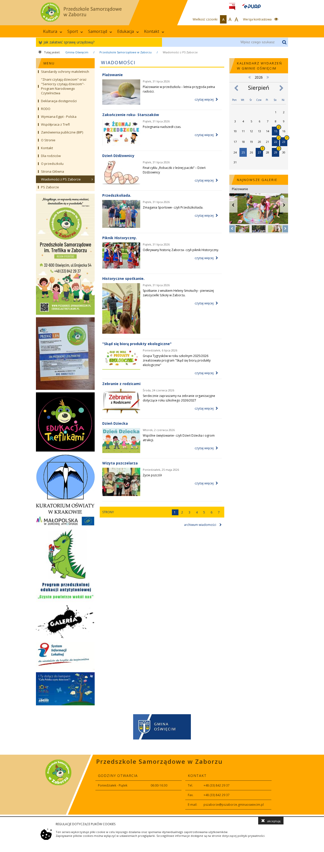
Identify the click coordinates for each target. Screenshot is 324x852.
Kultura (50, 31)
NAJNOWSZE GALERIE (257, 179)
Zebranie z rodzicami (121, 383)
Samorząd (97, 31)
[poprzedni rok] (249, 77)
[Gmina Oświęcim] (162, 727)
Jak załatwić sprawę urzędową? (69, 42)
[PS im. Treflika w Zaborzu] (65, 254)
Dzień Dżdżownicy (118, 155)
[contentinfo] (162, 785)
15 (276, 130)
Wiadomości (118, 62)
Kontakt (151, 31)
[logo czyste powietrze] (65, 565)
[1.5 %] (65, 353)
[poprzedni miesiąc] (236, 88)
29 (276, 151)
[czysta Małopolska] (65, 521)
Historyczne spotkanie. (123, 278)
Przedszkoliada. (116, 195)
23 (284, 140)
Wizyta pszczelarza (120, 463)
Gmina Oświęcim (76, 52)
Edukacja (125, 31)
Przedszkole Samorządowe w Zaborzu (125, 52)
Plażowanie (112, 74)
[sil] (65, 656)
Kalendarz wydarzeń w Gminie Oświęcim (259, 66)
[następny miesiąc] (281, 88)
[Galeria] (65, 622)
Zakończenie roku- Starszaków (130, 114)
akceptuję (273, 821)
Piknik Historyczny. (119, 237)
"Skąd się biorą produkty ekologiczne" (137, 343)
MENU (49, 63)
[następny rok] (268, 77)
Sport (72, 31)
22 (276, 140)
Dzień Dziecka (115, 423)
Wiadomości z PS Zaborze (180, 52)
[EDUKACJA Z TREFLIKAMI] (65, 422)
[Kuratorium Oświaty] (65, 484)
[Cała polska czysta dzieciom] (65, 688)
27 (260, 151)
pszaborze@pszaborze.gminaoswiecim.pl (234, 804)
